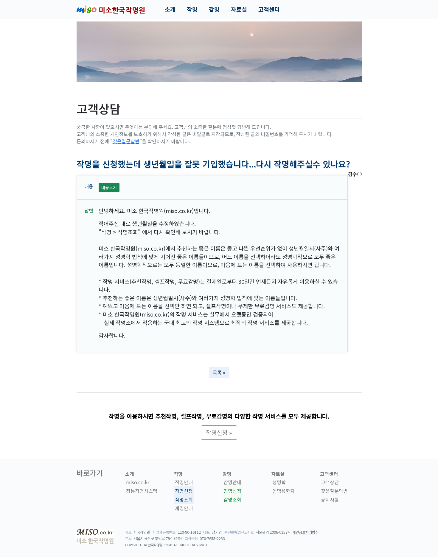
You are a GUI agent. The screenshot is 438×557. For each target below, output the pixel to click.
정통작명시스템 (141, 490)
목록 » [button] (219, 372)
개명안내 (184, 508)
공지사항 (330, 499)
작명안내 (184, 482)
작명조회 (184, 499)
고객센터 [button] (269, 9)
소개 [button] (170, 9)
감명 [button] (214, 9)
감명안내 (232, 482)
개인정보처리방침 (305, 532)
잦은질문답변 (126, 141)
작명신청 (184, 490)
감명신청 (232, 490)
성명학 (279, 482)
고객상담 (330, 482)
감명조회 (232, 499)
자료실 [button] (239, 9)
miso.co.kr (137, 482)
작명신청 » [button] (219, 432)
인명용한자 (283, 490)
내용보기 (109, 187)
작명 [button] (192, 9)
